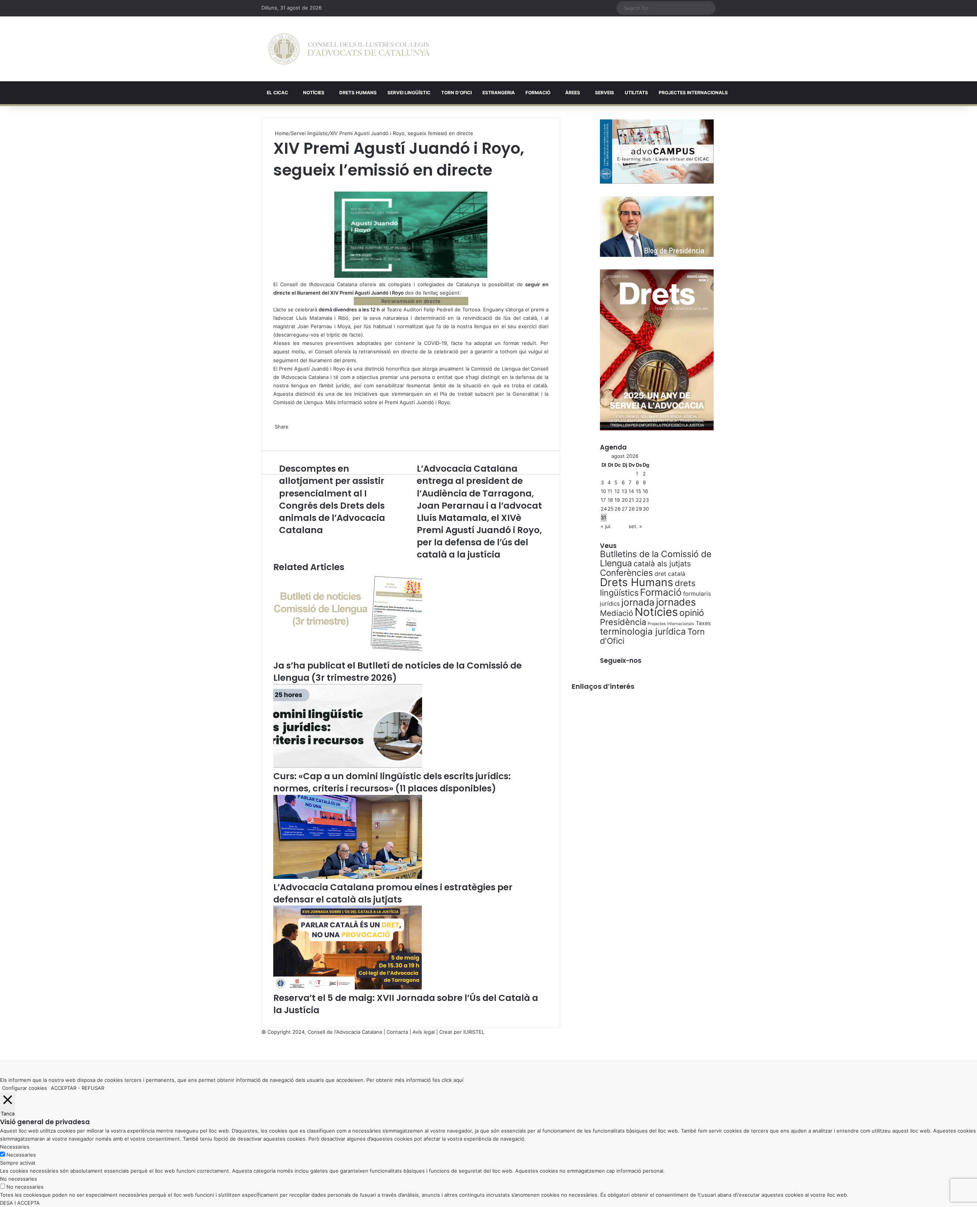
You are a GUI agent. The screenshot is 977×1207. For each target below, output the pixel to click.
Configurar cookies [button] (24, 1088)
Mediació (616, 613)
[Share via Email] (278, 435)
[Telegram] (277, 435)
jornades (676, 602)
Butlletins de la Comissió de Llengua (655, 559)
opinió (691, 613)
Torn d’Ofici (456, 92)
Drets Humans (358, 92)
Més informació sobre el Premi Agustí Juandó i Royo (388, 402)
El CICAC (277, 92)
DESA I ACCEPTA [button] (20, 1203)
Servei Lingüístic (408, 92)
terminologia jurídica (643, 631)
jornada (638, 602)
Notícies (313, 92)
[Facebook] (1, 1048)
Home (281, 133)
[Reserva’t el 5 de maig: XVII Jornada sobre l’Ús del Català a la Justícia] (347, 988)
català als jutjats (662, 563)
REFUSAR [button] (93, 1088)
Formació (538, 92)
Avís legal (424, 1032)
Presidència (623, 622)
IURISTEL (473, 1032)
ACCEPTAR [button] (63, 1088)
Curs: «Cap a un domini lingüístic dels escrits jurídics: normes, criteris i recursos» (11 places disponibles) (392, 782)
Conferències (626, 572)
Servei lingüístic (309, 133)
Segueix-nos (621, 660)
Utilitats (636, 92)
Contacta (397, 1032)
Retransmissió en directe (410, 301)
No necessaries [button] (18, 1179)
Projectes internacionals (693, 92)
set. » (635, 526)
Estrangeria (498, 92)
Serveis (604, 92)
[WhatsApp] (275, 185)
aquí (458, 1080)
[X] (274, 185)
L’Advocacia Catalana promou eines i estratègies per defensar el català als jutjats (393, 893)
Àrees (572, 92)
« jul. (606, 526)
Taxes (703, 623)
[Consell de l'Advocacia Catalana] (349, 49)
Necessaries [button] (14, 1147)
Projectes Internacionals (671, 623)
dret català (670, 573)
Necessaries (21, 1155)
